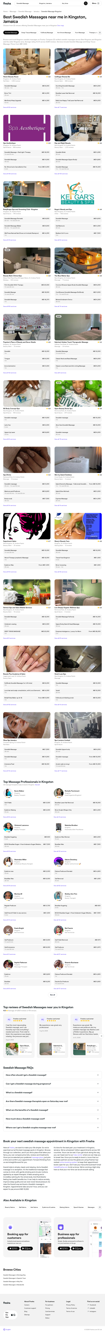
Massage (13, 11)
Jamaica (36, 11)
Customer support (30, 1308)
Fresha (11, 1148)
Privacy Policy (70, 1305)
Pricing (47, 1308)
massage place (37, 1157)
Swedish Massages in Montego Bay (14, 1275)
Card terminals (50, 1311)
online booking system (68, 1162)
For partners (49, 1305)
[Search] (85, 3)
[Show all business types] (100, 1207)
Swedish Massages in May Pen (13, 1281)
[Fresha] (7, 3)
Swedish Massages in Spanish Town (14, 1278)
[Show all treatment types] (100, 32)
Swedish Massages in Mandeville (13, 1285)
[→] (101, 1036)
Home (5, 11)
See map (60, 25)
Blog (25, 1311)
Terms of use (70, 1311)
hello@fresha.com (61, 1167)
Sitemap (27, 1314)
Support (47, 1314)
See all (52, 995)
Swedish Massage (25, 11)
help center (78, 1155)
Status (47, 1318)
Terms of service (71, 1308)
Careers (26, 1305)
